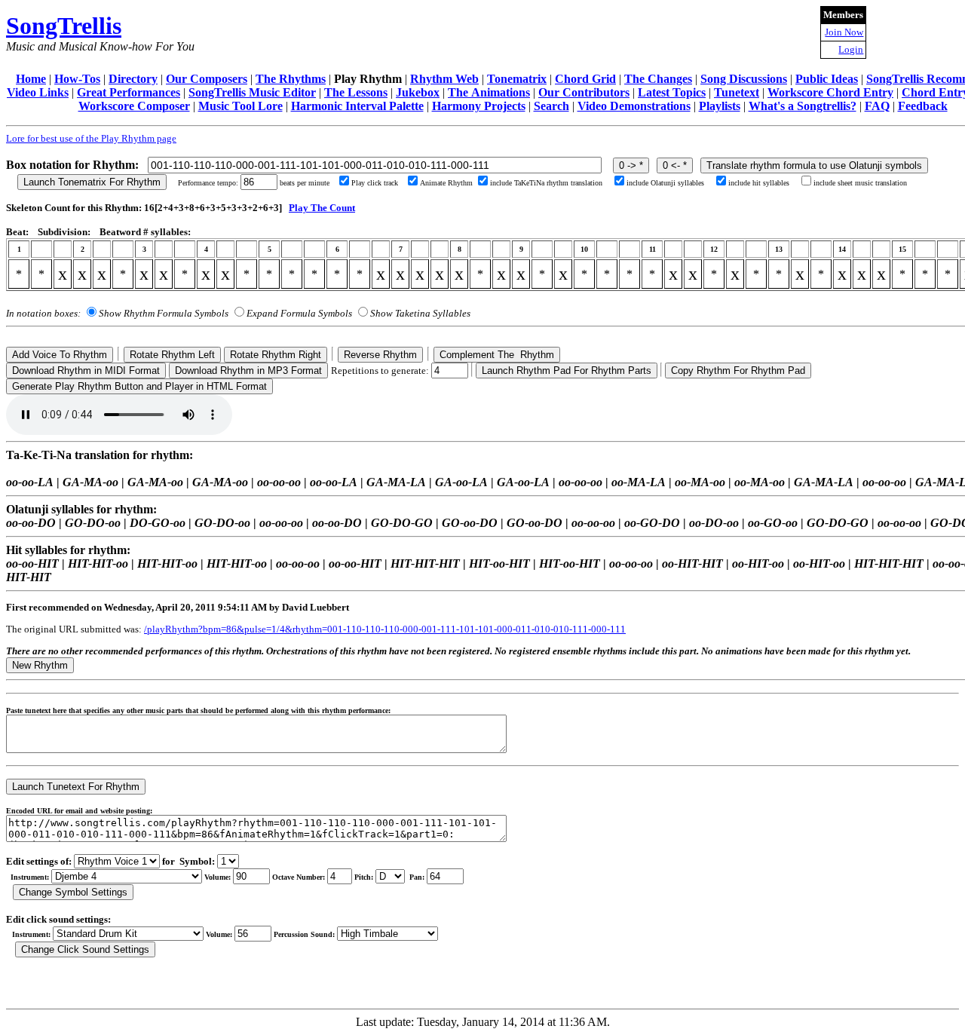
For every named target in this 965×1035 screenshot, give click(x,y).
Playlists (719, 106)
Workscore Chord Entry (830, 92)
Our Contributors (584, 92)
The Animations (489, 92)
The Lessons (356, 92)
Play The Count (322, 207)
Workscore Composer (134, 106)
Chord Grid (585, 78)
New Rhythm (40, 665)
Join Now (844, 32)
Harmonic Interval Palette (357, 106)
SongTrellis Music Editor (252, 92)
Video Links (38, 92)
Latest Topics (672, 92)
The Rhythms (291, 78)
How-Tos (77, 78)
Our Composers (206, 78)
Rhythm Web (444, 78)
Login (850, 49)
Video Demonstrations (634, 106)
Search (551, 106)
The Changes (658, 78)
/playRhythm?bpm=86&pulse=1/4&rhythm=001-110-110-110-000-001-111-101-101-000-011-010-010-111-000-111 (385, 629)
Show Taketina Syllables (420, 313)
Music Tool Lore (240, 106)
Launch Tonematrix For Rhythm (92, 182)
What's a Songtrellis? (802, 106)
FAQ (877, 106)
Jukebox (418, 92)
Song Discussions (743, 78)
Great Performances (128, 92)
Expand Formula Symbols (299, 313)
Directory (133, 78)
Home (31, 78)
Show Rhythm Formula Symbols (163, 313)
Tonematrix (517, 78)
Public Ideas (826, 78)
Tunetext (736, 92)
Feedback (923, 106)
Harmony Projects (478, 106)
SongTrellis (63, 25)
